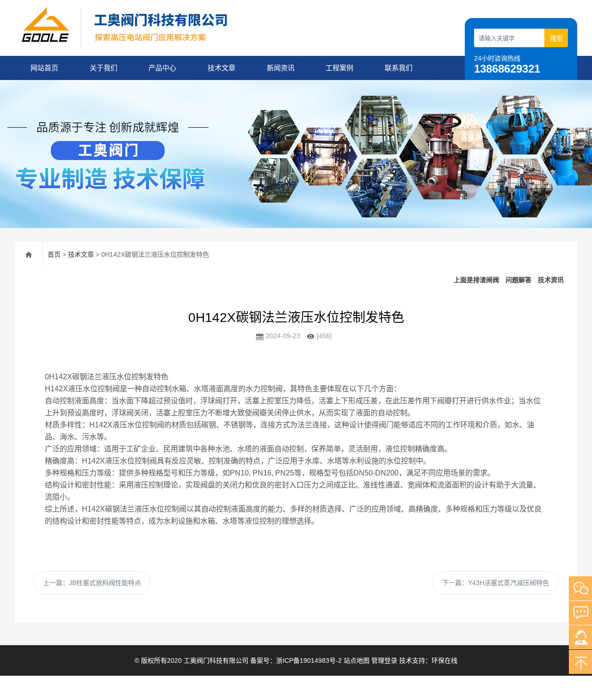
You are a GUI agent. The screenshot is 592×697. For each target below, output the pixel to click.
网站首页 (44, 68)
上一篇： (92, 582)
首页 (54, 254)
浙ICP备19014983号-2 (310, 660)
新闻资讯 (281, 68)
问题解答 (518, 280)
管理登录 (384, 660)
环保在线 (444, 660)
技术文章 (221, 68)
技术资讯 (551, 280)
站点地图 (357, 660)
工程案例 (339, 68)
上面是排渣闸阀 (476, 280)
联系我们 (399, 68)
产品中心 (162, 68)
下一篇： (495, 582)
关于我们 (103, 68)
